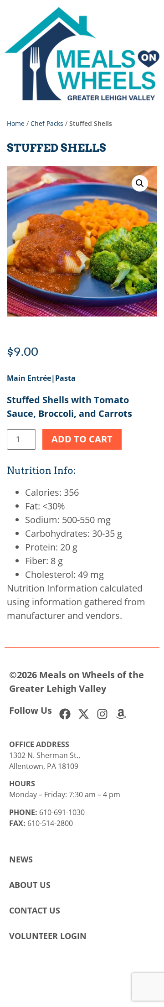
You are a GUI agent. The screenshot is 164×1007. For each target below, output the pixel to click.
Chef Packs (47, 123)
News (21, 859)
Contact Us (34, 910)
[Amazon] (121, 714)
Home (16, 123)
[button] (140, 183)
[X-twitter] (83, 714)
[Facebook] (65, 714)
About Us (30, 884)
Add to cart (82, 439)
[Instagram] (102, 714)
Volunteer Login (48, 935)
